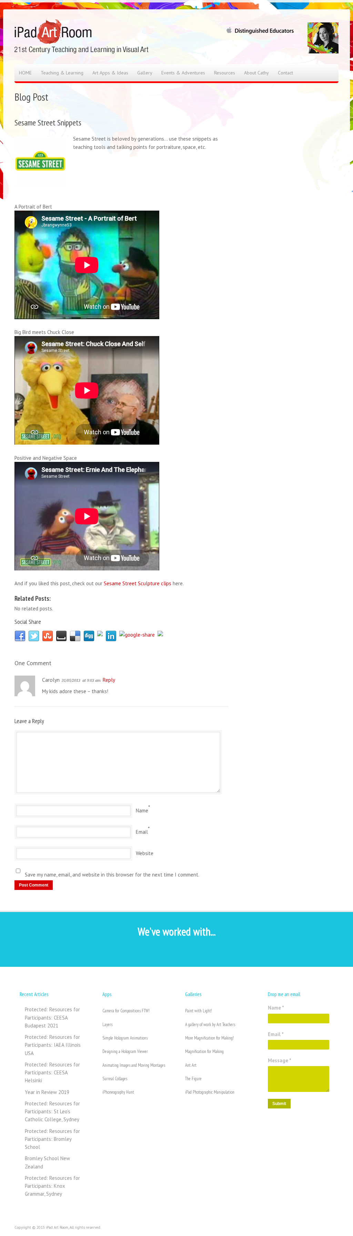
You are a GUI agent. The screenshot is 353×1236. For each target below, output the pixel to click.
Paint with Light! (198, 1011)
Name (142, 810)
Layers (107, 1024)
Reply (109, 680)
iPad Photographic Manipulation (209, 1092)
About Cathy (256, 73)
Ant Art (190, 1065)
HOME (25, 73)
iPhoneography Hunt (118, 1092)
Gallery (144, 73)
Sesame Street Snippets (47, 122)
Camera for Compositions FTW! (126, 1011)
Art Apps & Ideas (110, 73)
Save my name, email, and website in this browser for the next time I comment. (112, 874)
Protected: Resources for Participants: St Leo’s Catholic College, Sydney (52, 1111)
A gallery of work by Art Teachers (210, 1024)
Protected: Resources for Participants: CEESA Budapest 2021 (52, 1017)
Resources (224, 73)
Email (142, 832)
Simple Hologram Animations (125, 1038)
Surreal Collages (114, 1079)
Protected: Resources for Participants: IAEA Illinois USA (53, 1045)
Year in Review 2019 (47, 1092)
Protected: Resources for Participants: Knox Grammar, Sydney (52, 1186)
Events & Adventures (183, 73)
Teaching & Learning (62, 73)
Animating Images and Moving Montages (133, 1065)
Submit (279, 1103)
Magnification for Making (204, 1051)
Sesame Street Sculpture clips (137, 583)
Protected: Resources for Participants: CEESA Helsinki (52, 1072)
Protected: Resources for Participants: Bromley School (52, 1139)
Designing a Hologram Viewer (125, 1051)
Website (144, 853)
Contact (285, 73)
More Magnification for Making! (209, 1038)
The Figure (193, 1079)
